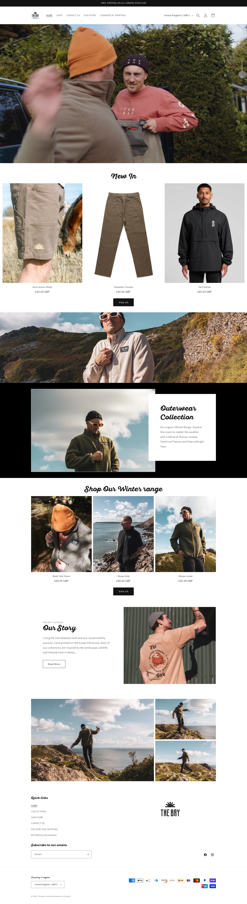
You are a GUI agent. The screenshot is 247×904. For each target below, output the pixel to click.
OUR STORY (37, 817)
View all (123, 302)
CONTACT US (38, 823)
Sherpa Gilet (123, 576)
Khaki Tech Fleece (61, 576)
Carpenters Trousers (123, 287)
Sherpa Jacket (185, 576)
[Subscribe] (87, 854)
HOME (34, 805)
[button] (198, 15)
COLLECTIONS (38, 811)
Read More (54, 664)
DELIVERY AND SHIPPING (44, 829)
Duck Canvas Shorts (42, 287)
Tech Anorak (204, 287)
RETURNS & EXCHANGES (43, 835)
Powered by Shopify (62, 896)
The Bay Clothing (45, 896)
